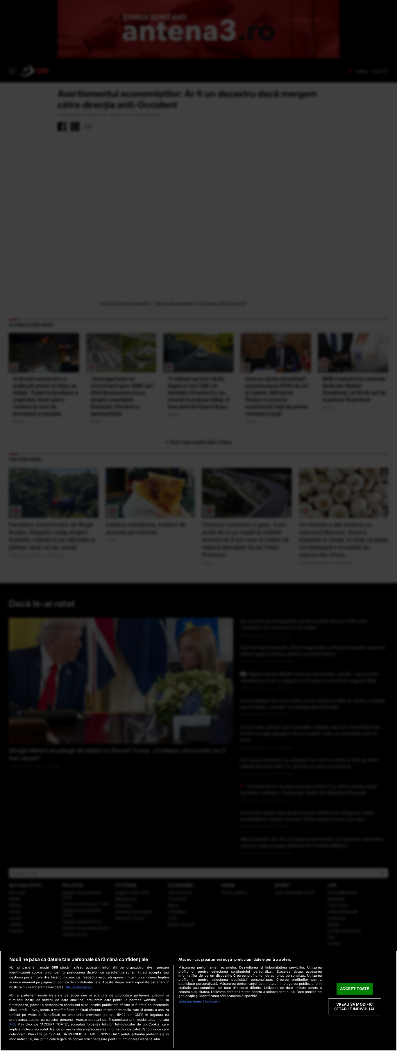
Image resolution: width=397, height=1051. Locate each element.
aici (12, 1024)
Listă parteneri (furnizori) (199, 1001)
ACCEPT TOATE (354, 988)
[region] (198, 1001)
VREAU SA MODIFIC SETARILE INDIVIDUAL (354, 1007)
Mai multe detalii (79, 987)
